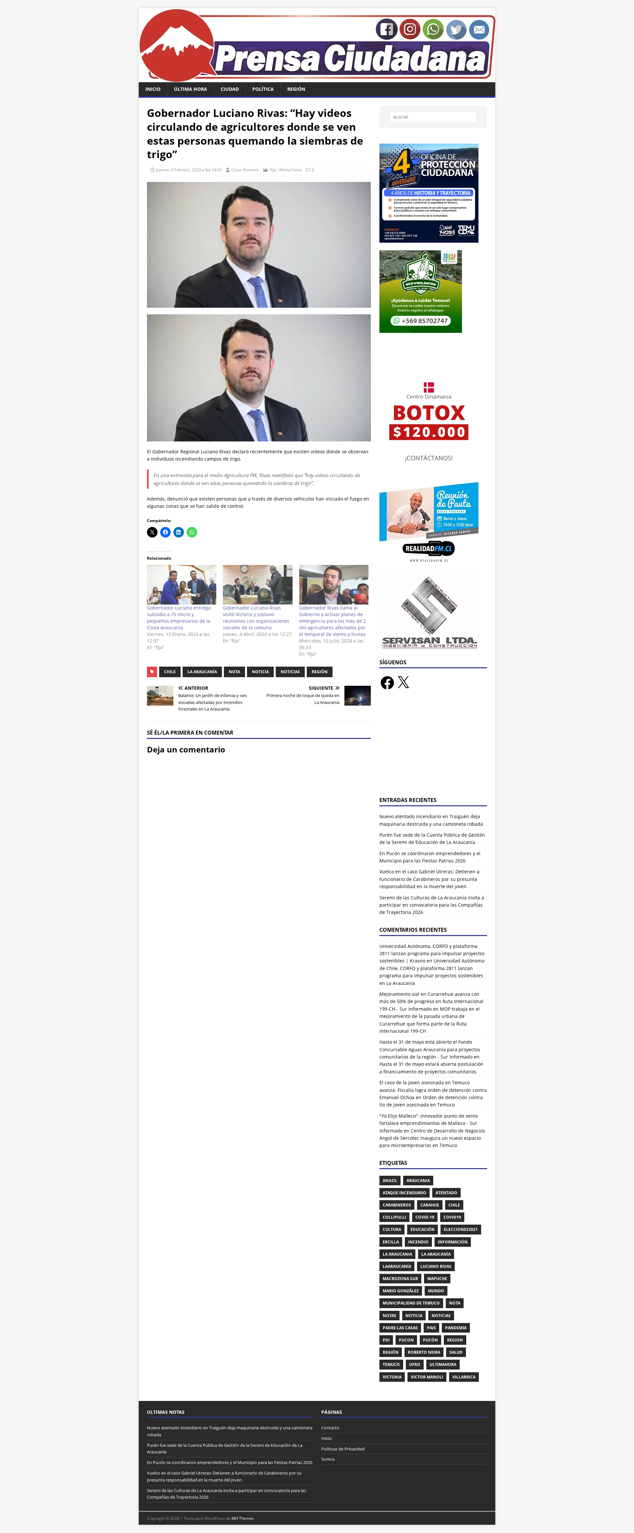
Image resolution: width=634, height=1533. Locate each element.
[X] (403, 683)
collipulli (394, 1217)
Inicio (152, 89)
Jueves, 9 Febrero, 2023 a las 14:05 (189, 170)
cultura (392, 1229)
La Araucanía (202, 672)
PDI (386, 1340)
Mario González (401, 1291)
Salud (456, 1352)
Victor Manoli (427, 1377)
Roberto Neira (424, 1352)
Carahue (429, 1205)
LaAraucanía (397, 1266)
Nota (234, 672)
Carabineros (397, 1205)
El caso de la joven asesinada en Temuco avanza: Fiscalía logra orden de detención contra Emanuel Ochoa (433, 1089)
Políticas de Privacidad (343, 1449)
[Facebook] (387, 683)
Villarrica (464, 1377)
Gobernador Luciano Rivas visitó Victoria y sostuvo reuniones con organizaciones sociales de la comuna (256, 618)
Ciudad (230, 89)
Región (296, 89)
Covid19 (452, 1217)
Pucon (406, 1340)
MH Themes (242, 1518)
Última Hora (190, 89)
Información (453, 1242)
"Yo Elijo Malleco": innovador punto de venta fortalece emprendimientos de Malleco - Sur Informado (428, 1123)
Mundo (436, 1291)
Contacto (330, 1428)
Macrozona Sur (400, 1278)
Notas (389, 1315)
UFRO (414, 1364)
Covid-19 (424, 1217)
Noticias (290, 672)
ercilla (391, 1242)
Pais (431, 1328)
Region (455, 1340)
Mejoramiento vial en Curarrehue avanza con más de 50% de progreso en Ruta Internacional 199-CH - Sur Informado (431, 1001)
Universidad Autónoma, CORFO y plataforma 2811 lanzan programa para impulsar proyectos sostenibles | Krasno (432, 953)
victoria (392, 1377)
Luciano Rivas (435, 1266)
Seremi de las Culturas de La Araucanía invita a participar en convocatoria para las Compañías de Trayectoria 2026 (431, 905)
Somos (328, 1459)
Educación (422, 1229)
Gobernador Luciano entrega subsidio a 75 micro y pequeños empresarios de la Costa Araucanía (179, 618)
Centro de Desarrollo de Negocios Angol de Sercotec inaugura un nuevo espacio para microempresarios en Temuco (432, 1138)
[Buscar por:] (433, 117)
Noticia (260, 672)
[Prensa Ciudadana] (317, 78)
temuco (391, 1364)
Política (263, 89)
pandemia (456, 1328)
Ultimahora (443, 1364)
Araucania (418, 1180)
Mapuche (437, 1278)
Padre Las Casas (400, 1328)
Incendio (418, 1242)
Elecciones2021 (461, 1229)
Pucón (430, 1340)
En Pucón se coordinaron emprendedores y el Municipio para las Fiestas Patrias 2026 (229, 1462)
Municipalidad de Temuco (411, 1303)
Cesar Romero (245, 170)
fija (273, 170)
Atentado (446, 1193)
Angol (390, 1180)
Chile (170, 672)
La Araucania (397, 1254)
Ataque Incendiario (404, 1193)
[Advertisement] (433, 747)
